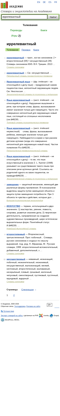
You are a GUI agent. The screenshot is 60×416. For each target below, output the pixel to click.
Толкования (30, 25)
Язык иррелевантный (18, 100)
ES (50, 2)
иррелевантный (15, 57)
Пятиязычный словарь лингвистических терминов (29, 76)
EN (38, 2)
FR (55, 2)
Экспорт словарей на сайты (12, 315)
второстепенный (16, 234)
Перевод (26, 50)
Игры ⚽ (16, 35)
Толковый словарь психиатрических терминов (27, 123)
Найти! (53, 17)
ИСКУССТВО (13, 206)
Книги (44, 30)
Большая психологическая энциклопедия (25, 200)
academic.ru (12, 5)
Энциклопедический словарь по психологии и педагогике (32, 94)
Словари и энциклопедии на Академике (26, 11)
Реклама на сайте (33, 306)
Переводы (16, 30)
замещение (13, 184)
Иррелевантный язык (18, 81)
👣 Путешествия (7, 311)
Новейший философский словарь (21, 229)
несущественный (16, 259)
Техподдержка (19, 306)
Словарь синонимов (15, 67)
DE (44, 2)
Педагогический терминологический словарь (27, 151)
